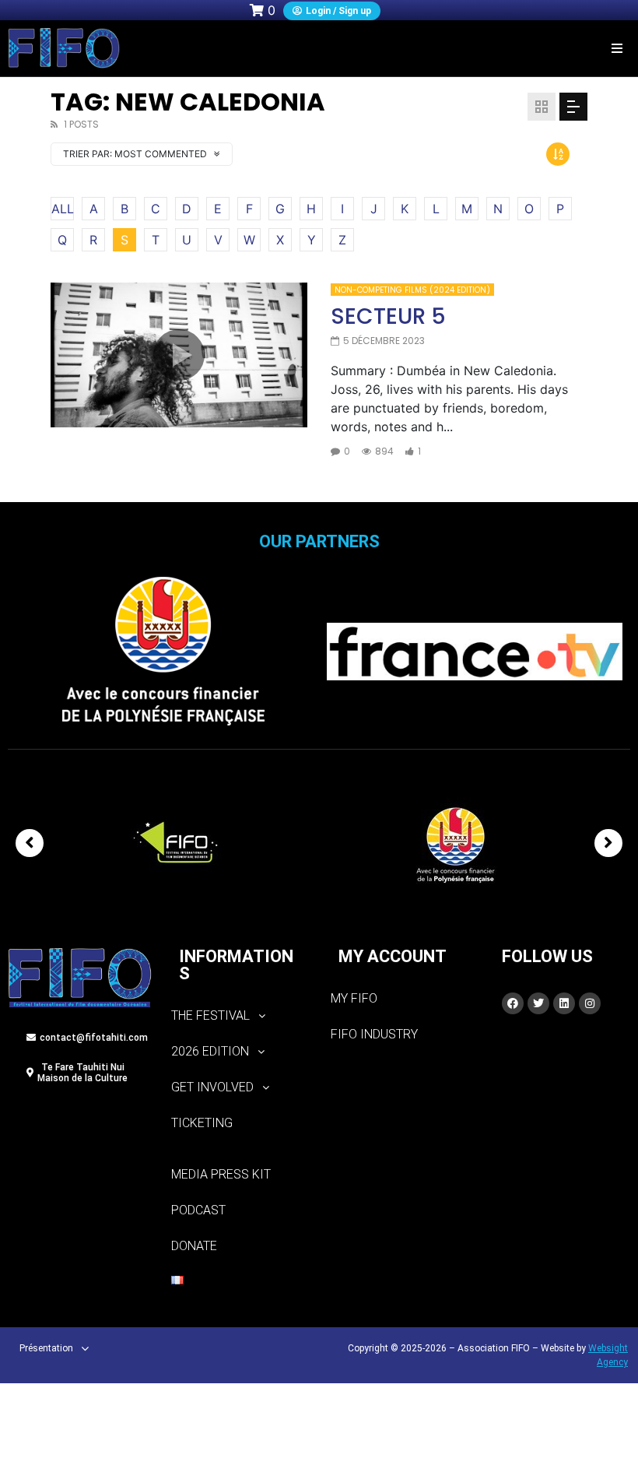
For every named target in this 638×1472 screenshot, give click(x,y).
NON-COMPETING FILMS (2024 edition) (412, 290)
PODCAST (198, 1210)
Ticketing (202, 1122)
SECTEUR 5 (388, 316)
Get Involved (212, 1087)
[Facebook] (513, 1003)
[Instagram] (590, 1003)
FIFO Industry (374, 1034)
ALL (62, 208)
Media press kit (221, 1174)
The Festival (210, 1015)
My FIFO (354, 998)
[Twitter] (538, 1003)
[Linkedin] (564, 1003)
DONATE (194, 1245)
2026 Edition (210, 1051)
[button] (616, 47)
